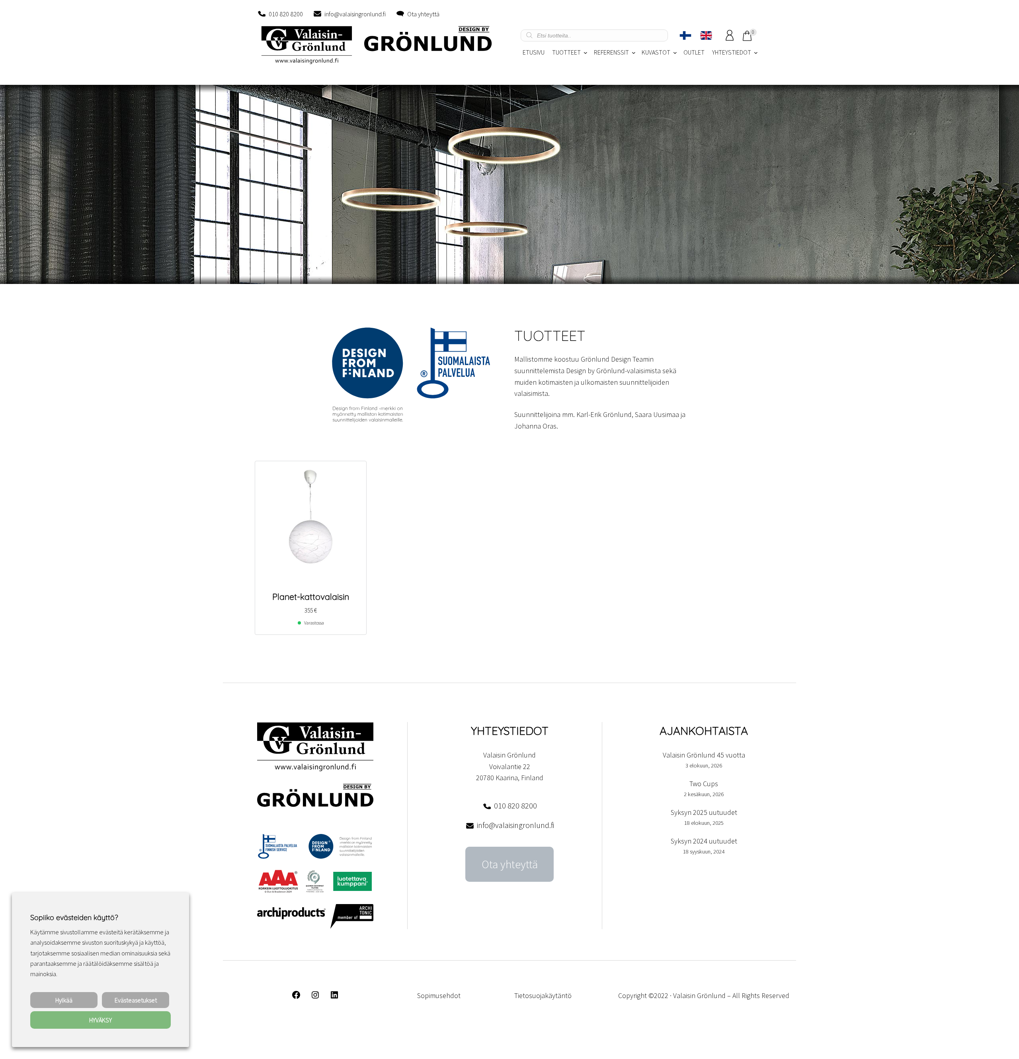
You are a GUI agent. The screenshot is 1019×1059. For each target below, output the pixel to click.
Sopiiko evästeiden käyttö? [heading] (74, 917)
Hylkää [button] (63, 1000)
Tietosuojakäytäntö (543, 995)
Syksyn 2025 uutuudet (704, 812)
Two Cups (703, 783)
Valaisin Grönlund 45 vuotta (704, 755)
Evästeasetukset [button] (136, 1000)
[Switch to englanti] (706, 35)
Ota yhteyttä (423, 14)
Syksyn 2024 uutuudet (704, 841)
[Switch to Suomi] (685, 35)
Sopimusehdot (439, 995)
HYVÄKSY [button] (100, 1020)
